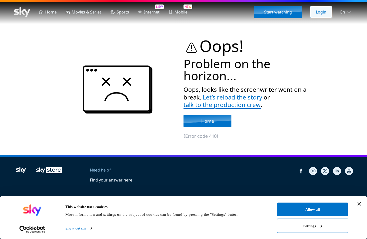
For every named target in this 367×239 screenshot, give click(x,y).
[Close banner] (359, 204)
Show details (75, 228)
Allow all (312, 210)
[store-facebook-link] (301, 171)
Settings (309, 226)
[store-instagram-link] (313, 171)
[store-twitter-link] (325, 171)
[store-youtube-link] (349, 171)
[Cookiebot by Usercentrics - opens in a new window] (32, 229)
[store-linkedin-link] (337, 171)
